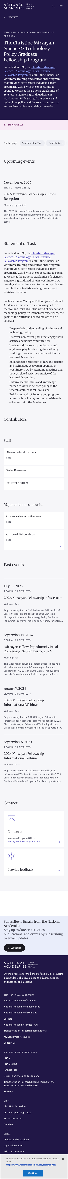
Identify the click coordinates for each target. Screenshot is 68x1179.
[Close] (62, 1159)
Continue (32, 1173)
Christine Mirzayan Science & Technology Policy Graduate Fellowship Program (29, 71)
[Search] (53, 6)
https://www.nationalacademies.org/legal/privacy (31, 1164)
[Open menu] (61, 6)
